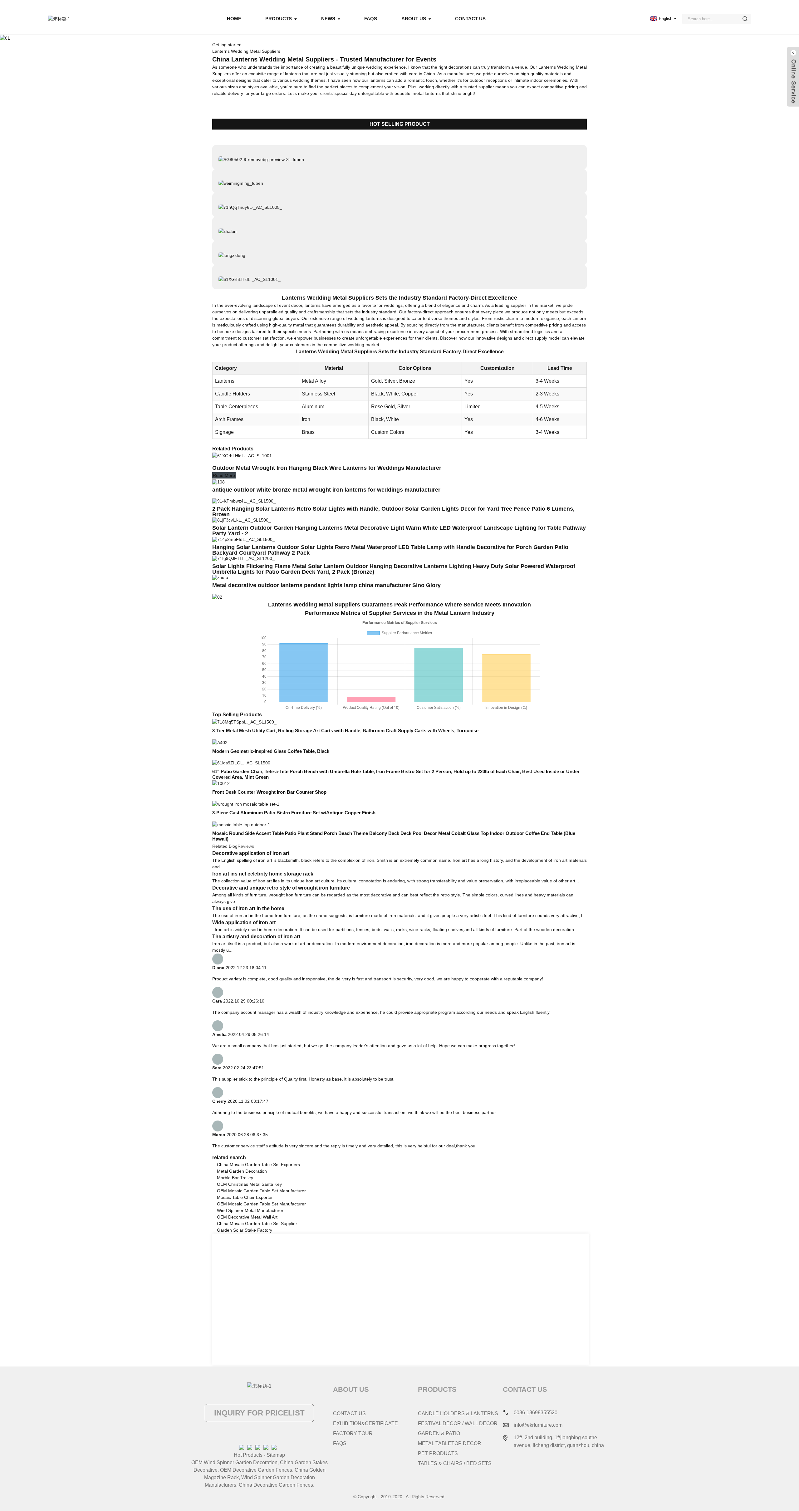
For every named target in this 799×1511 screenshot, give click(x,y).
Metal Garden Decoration (242, 1171)
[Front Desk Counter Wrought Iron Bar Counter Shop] (221, 783)
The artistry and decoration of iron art (256, 936)
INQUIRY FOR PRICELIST (259, 1413)
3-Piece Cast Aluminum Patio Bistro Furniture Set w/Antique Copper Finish (293, 812)
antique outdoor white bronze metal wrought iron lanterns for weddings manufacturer (327, 490)
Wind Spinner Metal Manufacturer (250, 1210)
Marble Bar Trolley (235, 1177)
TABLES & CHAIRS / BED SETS (455, 1463)
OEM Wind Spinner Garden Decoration (234, 1462)
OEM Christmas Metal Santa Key (249, 1184)
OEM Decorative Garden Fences (256, 1470)
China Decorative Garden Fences (276, 1485)
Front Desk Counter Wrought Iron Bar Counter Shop (269, 792)
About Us (413, 18)
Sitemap (276, 1455)
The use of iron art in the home (248, 908)
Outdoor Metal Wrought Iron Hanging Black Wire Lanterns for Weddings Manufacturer (327, 468)
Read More (224, 475)
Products (278, 18)
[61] (242, 762)
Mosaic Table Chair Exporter (245, 1197)
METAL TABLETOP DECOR (449, 1443)
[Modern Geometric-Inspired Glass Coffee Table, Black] (220, 742)
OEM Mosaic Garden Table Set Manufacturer (261, 1190)
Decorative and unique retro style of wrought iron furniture (281, 887)
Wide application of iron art (244, 922)
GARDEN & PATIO (439, 1433)
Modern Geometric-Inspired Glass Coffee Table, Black (270, 751)
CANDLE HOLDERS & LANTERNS (458, 1413)
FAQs (370, 18)
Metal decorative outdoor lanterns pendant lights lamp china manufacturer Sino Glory (327, 585)
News (328, 18)
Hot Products (248, 1455)
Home (234, 18)
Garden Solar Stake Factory (244, 1230)
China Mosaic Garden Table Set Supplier (257, 1223)
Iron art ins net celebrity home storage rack (262, 873)
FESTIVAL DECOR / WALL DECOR (458, 1423)
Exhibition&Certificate (365, 1423)
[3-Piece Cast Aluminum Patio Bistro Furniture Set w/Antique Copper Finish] (245, 803)
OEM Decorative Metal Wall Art (247, 1216)
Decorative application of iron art (250, 853)
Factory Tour (353, 1433)
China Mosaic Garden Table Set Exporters (258, 1164)
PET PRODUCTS (438, 1453)
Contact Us (470, 18)
